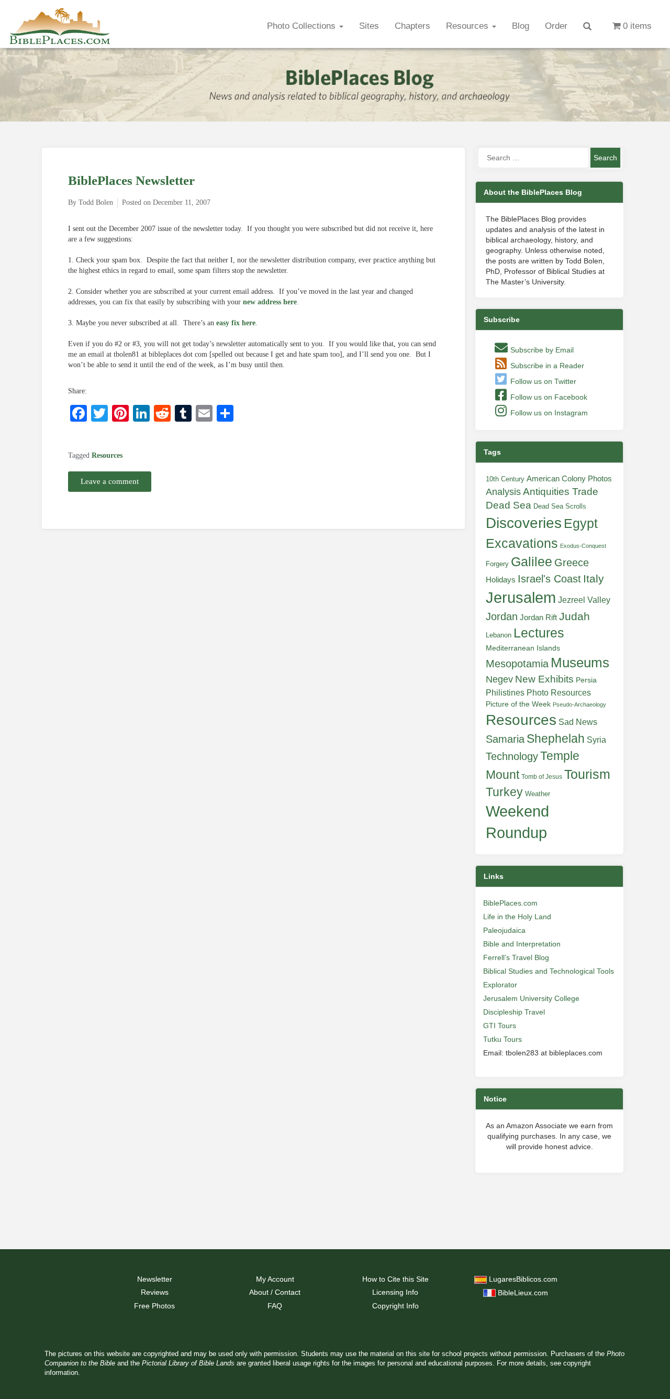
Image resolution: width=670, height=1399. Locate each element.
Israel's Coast (549, 579)
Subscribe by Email (541, 350)
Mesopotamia (517, 663)
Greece (571, 562)
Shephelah (556, 738)
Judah (574, 616)
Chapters (412, 26)
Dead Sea (508, 505)
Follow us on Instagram (548, 413)
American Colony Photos (569, 479)
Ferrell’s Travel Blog (516, 957)
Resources (468, 26)
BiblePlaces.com (510, 903)
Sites (369, 26)
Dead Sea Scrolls (559, 506)
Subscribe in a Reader (546, 365)
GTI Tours (499, 1025)
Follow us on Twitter (542, 381)
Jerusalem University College (531, 998)
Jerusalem (521, 597)
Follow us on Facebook (547, 397)
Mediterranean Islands (523, 648)
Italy (593, 578)
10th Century (505, 479)
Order (556, 26)
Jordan (502, 616)
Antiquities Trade (560, 491)
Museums (580, 662)
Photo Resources (559, 692)
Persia (586, 680)
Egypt (581, 523)
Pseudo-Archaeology (579, 704)
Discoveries (524, 523)
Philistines (505, 692)
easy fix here (235, 323)
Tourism (587, 774)
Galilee (531, 562)
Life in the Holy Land (517, 916)
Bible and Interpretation (522, 944)
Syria (596, 739)
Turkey (504, 792)
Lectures (538, 632)
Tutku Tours (502, 1039)
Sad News (578, 721)
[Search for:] (533, 158)
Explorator (500, 985)
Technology (512, 756)
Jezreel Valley (584, 599)
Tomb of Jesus (541, 776)
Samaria (505, 739)
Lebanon (498, 635)
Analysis (503, 491)
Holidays (501, 580)
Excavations (522, 543)
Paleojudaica (504, 930)
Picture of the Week (518, 704)
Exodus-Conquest (583, 546)
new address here (270, 302)
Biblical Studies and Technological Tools (548, 971)
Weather (537, 794)
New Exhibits (544, 679)
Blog (520, 26)
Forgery (497, 564)
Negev (499, 679)
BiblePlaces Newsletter (131, 180)
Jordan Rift (538, 617)
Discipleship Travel (514, 1012)
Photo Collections (302, 26)
